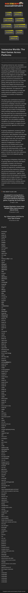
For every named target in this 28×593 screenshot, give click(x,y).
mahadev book (4, 502)
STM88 (3, 367)
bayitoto (3, 233)
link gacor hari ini (5, 462)
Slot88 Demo (4, 531)
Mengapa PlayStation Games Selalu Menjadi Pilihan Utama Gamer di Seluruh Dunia (14, 208)
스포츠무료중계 (4, 458)
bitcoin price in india (6, 405)
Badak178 (3, 318)
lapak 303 (3, 480)
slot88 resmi (4, 513)
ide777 (2, 404)
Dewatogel (3, 554)
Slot (2, 571)
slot (2, 257)
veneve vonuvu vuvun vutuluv (8, 560)
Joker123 (18, 14)
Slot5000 (9, 32)
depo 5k (3, 260)
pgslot (2, 514)
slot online (3, 552)
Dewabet (3, 494)
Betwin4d (3, 484)
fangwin (3, 427)
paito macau (4, 442)
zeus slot (3, 467)
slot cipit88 (3, 415)
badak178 (3, 235)
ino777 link (3, 473)
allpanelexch (4, 500)
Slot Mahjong (20, 26)
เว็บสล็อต (3, 242)
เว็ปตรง (3, 280)
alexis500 (3, 474)
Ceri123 (3, 333)
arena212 (3, 324)
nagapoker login (5, 433)
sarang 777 (3, 375)
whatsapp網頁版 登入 (6, 362)
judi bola (3, 320)
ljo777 (2, 532)
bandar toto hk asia (5, 424)
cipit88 (2, 275)
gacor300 (12, 71)
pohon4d (3, 337)
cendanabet (4, 572)
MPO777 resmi (4, 516)
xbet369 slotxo (4, 505)
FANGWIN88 (4, 282)
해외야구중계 (4, 398)
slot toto (3, 240)
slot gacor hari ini (5, 547)
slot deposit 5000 (5, 456)
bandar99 (3, 465)
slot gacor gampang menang (8, 429)
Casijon (3, 262)
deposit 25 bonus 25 (6, 567)
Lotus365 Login (4, 511)
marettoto (3, 413)
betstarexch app (5, 349)
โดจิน (2, 271)
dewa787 (3, 295)
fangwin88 (3, 237)
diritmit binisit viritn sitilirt (7, 558)
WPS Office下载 (4, 356)
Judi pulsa (8, 20)
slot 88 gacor (4, 438)
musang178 (4, 297)
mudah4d (20, 20)
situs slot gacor (4, 525)
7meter (3, 476)
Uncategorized (22, 60)
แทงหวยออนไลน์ (5, 449)
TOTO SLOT (4, 436)
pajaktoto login (4, 447)
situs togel (3, 346)
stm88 (2, 445)
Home (9, 14)
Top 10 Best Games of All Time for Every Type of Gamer (14, 217)
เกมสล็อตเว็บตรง (5, 306)
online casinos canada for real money (10, 491)
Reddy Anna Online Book (7, 520)
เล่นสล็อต (3, 291)
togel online (4, 253)
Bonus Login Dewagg (6, 353)
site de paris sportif (5, 416)
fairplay (3, 503)
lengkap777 (4, 373)
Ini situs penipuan (5, 369)
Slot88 (19, 32)
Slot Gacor (7, 26)
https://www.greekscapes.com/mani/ (10, 489)
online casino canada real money (8, 522)
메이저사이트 (4, 471)
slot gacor (3, 273)
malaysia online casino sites (7, 551)
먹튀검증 (3, 562)
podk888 (3, 309)
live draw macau (5, 556)
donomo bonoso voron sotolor (8, 563)
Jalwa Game (4, 469)
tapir (2, 411)
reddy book (4, 498)
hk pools (3, 454)
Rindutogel (3, 527)
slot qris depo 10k (5, 485)
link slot (3, 239)
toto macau (4, 493)
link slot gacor (4, 248)
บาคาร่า (3, 453)
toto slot (3, 249)
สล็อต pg (3, 289)
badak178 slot (4, 364)
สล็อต (2, 293)
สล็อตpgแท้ (3, 264)
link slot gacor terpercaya (7, 569)
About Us (14, 38)
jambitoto (3, 542)
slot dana (3, 529)
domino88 (3, 478)
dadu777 (3, 286)
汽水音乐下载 (4, 317)
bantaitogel (4, 231)
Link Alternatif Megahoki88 (7, 482)
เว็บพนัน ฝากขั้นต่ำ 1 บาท (6, 258)
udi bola (3, 509)
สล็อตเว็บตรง (4, 266)
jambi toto (3, 540)
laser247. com (4, 496)
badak (2, 393)
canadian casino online (6, 507)
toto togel (3, 255)
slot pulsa (3, 523)
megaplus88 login (5, 464)
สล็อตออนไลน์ (4, 315)
